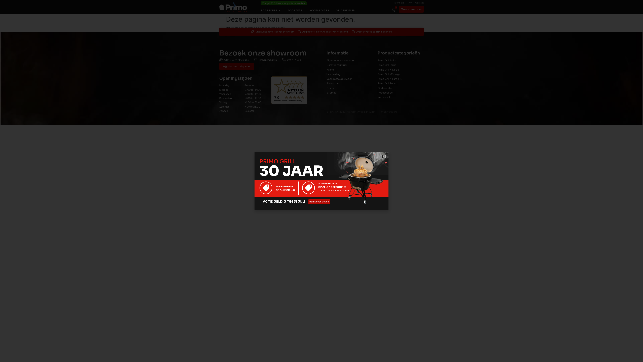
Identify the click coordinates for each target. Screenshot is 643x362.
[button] (384, 156)
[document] (321, 181)
